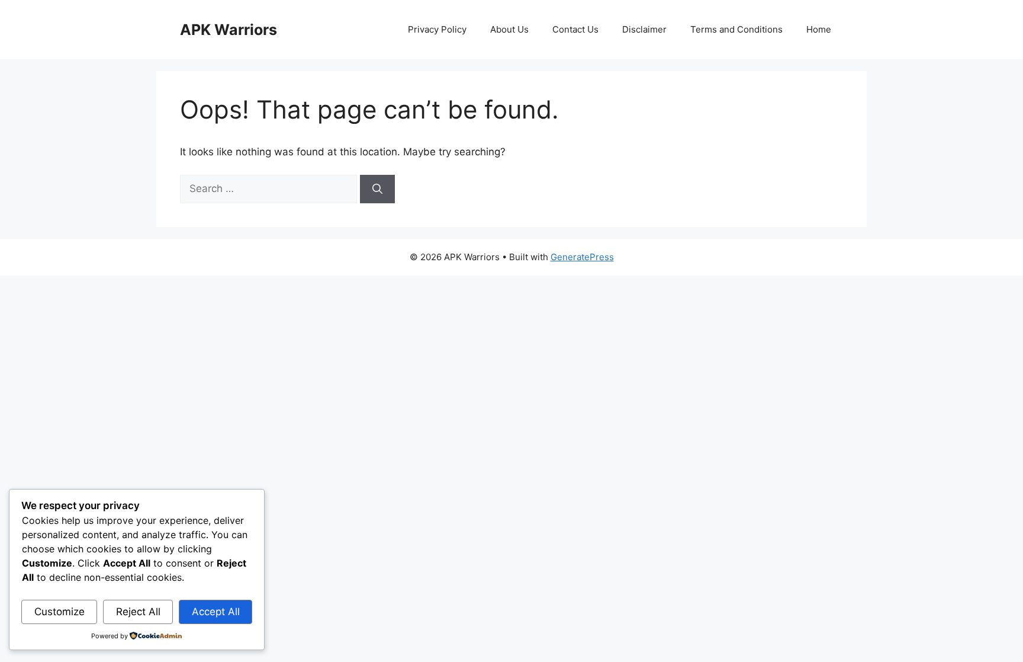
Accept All (216, 612)
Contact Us (575, 29)
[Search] (377, 189)
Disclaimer (644, 29)
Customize (59, 612)
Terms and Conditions (736, 29)
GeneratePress (582, 257)
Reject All (138, 612)
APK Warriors (228, 30)
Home (818, 29)
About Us (509, 29)
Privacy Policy (437, 29)
